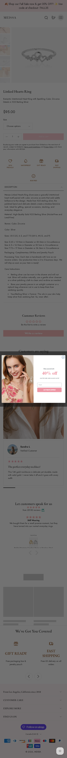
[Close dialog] (63, 357)
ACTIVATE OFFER (49, 390)
